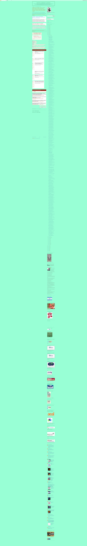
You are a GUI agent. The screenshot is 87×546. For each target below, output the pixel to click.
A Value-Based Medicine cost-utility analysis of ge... (51, 210)
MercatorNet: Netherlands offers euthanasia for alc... (51, 182)
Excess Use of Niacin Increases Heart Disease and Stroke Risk (52, 488)
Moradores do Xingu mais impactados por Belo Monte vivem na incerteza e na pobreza (51, 516)
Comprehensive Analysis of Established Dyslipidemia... (51, 188)
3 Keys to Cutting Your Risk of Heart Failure (51, 54)
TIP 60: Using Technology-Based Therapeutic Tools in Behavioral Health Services (39, 63)
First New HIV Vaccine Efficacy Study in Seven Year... (51, 142)
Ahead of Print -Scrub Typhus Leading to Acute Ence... (51, 158)
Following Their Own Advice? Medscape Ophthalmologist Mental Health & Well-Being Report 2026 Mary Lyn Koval (51, 457)
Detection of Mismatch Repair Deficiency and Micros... (51, 229)
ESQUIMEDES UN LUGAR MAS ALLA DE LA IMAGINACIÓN (51, 510)
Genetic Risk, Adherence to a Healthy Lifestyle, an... (51, 185)
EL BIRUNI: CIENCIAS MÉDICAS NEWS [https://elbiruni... (50, 37)
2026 (48, 25)
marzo (49, 242)
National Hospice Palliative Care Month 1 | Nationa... (51, 110)
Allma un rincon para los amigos (51, 527)
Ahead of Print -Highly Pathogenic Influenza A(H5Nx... (51, 160)
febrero (49, 243)
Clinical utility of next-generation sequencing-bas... (51, 230)
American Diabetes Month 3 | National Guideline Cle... (51, 124)
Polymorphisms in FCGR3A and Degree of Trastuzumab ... (51, 191)
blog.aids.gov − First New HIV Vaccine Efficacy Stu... (51, 135)
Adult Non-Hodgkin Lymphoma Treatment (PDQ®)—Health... (51, 170)
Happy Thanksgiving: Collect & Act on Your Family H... (51, 199)
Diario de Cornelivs (50, 472)
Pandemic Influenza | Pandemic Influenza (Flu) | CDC (51, 77)
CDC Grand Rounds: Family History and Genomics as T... (51, 201)
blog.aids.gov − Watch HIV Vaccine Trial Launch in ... (51, 72)
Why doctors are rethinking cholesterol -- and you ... (50, 183)
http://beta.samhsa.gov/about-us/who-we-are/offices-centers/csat (37, 104)
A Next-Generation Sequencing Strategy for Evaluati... (51, 227)
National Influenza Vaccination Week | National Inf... (51, 75)
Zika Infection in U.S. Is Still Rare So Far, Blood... (51, 193)
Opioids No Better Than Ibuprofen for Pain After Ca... (51, 44)
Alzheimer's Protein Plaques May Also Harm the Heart (51, 51)
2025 (48, 26)
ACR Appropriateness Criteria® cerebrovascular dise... (51, 103)
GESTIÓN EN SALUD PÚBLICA (51, 455)
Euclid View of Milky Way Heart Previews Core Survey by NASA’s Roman (51, 450)
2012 (48, 248)
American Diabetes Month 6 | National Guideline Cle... (51, 120)
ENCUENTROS (49, 501)
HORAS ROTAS (49, 467)
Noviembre (49, 495)
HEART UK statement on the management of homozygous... (51, 187)
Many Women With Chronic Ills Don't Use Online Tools (51, 46)
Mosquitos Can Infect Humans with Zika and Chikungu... (51, 194)
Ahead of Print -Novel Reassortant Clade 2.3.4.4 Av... (51, 163)
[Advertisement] (37, 132)
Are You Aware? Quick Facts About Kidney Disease (51, 92)
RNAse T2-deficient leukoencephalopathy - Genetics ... (50, 85)
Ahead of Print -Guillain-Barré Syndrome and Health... (51, 155)
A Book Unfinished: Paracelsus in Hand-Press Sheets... (51, 89)
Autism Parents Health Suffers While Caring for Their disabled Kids (52, 507)
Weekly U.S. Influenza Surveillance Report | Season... (51, 74)
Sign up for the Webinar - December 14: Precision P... (51, 205)
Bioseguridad (49, 459)
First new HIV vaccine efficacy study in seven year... (51, 132)
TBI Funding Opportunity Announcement (50, 98)
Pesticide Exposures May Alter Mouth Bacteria (51, 55)
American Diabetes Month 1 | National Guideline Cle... (51, 127)
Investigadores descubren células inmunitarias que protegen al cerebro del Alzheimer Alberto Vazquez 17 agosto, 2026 (51, 447)
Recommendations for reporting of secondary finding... (51, 213)
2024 (48, 27)
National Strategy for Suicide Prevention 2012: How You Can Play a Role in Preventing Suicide (39, 81)
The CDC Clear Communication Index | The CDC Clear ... (51, 130)
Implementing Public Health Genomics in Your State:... (51, 204)
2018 (48, 32)
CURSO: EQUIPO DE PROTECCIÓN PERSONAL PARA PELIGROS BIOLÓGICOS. (52, 461)
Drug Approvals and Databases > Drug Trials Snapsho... (51, 140)
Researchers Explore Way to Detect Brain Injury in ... (50, 49)
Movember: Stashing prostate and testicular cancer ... (51, 65)
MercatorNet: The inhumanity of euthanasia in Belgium (51, 60)
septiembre (49, 237)
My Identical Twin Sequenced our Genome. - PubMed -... (51, 215)
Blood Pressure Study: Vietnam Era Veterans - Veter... (51, 96)
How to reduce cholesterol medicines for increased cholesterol (52, 524)
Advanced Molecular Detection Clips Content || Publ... (51, 196)
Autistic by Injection (50, 505)
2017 (48, 33)
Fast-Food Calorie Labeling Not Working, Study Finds (51, 58)
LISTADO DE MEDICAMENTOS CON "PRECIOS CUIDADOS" (51, 518)
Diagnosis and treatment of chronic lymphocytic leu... (51, 225)
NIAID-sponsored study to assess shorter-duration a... (51, 138)
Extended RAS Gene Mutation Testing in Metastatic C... (51, 190)
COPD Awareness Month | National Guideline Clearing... (51, 118)
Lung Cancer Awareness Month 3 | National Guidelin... (51, 112)
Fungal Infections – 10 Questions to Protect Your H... (51, 148)
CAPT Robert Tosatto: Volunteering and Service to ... (51, 177)
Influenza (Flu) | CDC (50, 176)
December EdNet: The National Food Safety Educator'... (51, 145)
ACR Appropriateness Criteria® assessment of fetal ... (51, 104)
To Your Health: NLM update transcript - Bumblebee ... (51, 80)
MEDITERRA (49, 526)
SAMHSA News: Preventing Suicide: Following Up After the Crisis (39, 51)
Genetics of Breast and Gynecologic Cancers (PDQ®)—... (51, 173)
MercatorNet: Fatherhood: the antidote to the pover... (51, 129)
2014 (48, 246)
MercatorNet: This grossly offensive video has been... (51, 180)
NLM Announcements (50, 141)
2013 (48, 247)
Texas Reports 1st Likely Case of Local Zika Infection (51, 57)
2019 (48, 31)
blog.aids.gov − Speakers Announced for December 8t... (51, 134)
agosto (49, 238)
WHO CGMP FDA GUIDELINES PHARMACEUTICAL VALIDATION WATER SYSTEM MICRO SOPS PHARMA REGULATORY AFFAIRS (51, 485)
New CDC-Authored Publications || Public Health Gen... (51, 202)
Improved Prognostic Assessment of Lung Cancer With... (51, 219)
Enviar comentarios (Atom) (37, 138)
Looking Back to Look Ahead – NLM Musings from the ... (51, 87)
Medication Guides (50, 143)
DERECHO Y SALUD (50, 463)
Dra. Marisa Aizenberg (50, 477)
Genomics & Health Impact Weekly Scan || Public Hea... (51, 207)
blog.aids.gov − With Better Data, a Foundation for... (51, 71)
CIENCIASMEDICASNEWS (43, 2)
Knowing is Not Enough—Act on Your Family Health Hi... (51, 197)
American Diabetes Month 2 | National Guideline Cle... (51, 126)
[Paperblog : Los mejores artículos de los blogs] (49, 329)
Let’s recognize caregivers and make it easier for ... (51, 63)
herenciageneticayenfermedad (51, 445)
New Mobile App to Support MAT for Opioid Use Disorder (51, 83)
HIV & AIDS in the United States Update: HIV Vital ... (51, 93)
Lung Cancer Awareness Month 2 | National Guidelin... (51, 113)
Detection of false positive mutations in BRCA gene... (51, 235)
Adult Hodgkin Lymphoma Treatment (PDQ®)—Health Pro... (51, 168)
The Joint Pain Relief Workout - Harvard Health (51, 61)
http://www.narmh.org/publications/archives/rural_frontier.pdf (37, 98)
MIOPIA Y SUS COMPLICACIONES (52, 491)
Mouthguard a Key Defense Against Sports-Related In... (51, 52)
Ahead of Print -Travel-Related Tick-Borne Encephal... (51, 156)
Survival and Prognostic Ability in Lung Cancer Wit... (51, 218)
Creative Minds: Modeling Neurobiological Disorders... (51, 69)
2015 (48, 245)
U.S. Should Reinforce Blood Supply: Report (51, 47)
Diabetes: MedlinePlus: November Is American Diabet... (51, 79)
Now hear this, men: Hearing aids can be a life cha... (51, 66)
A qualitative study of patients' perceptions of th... (51, 216)
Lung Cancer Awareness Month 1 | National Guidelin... (51, 115)
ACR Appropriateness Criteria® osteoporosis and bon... (51, 99)
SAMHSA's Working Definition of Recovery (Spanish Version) (39, 75)
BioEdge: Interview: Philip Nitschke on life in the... (50, 137)
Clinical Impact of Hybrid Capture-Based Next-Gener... (51, 221)
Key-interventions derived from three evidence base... (51, 211)
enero (49, 244)
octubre (49, 236)
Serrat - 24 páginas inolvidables (52, 502)
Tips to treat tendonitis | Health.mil (50, 150)
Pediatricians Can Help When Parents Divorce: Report (51, 41)
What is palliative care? (50, 149)
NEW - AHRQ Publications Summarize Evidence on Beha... (51, 90)
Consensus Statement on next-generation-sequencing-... (51, 232)
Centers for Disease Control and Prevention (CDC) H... (51, 82)
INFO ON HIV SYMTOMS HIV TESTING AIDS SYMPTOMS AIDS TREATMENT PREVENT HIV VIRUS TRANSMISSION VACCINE (51, 521)
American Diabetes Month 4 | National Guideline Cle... (51, 123)
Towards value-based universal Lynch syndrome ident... (51, 222)
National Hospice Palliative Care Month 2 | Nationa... (51, 109)
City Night (51, 497)
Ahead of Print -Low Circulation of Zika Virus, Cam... (51, 161)
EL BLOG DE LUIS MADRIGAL (50, 482)
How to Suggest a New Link (42, 107)
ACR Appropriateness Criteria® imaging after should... (51, 101)
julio (48, 239)
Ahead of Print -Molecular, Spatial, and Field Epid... (51, 164)
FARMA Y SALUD (49, 517)
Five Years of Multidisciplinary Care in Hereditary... (51, 233)
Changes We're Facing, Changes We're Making (39, 58)
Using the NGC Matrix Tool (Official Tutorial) (50, 107)
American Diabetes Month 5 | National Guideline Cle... (51, 121)
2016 (48, 34)
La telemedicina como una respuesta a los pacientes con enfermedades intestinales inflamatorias (52, 479)
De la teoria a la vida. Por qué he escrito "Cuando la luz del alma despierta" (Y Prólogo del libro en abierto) (52, 474)
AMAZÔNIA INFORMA (50, 514)
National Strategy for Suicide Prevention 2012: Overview (39, 71)
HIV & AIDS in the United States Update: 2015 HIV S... (51, 95)
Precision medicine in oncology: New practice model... (51, 224)
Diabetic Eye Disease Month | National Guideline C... (51, 116)
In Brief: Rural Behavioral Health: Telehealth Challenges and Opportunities (38, 17)
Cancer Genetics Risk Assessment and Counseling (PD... (51, 171)
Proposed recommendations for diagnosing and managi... (51, 208)
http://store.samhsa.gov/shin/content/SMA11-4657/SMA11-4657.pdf (38, 95)
